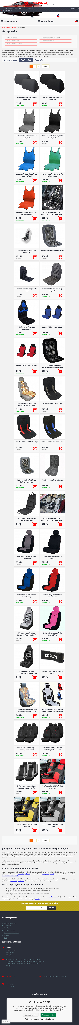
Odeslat (52, 908)
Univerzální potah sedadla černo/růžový (52, 634)
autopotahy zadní (48, 874)
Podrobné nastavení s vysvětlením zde (39, 1019)
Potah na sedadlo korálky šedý (52, 250)
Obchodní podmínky (10, 923)
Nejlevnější (26, 60)
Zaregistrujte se (74, 8)
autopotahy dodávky (17, 881)
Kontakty (6, 928)
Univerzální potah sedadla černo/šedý (26, 557)
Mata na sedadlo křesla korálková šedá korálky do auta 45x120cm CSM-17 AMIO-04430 (26, 634)
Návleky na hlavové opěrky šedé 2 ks (27, 98)
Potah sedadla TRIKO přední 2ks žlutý (27, 825)
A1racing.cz (39, 3)
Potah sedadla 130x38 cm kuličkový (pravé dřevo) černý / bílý (52, 213)
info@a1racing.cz (8, 10)
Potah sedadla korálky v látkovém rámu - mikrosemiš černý (52, 366)
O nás (5, 938)
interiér (37, 899)
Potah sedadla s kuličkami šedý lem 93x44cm (26, 481)
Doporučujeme (10, 60)
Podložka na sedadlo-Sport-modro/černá (27, 328)
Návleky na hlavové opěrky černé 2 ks (52, 98)
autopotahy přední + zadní (10, 876)
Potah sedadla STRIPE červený (26, 442)
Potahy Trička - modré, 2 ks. (52, 327)
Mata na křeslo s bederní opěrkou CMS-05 (27, 519)
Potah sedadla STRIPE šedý (52, 403)
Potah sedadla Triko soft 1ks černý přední (52, 137)
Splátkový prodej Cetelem (11, 933)
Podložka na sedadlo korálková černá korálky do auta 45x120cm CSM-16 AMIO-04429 (26, 672)
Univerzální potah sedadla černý (52, 557)
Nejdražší (39, 60)
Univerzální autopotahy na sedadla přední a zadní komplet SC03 (52, 749)
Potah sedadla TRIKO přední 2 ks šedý (52, 825)
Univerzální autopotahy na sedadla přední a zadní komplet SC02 (26, 749)
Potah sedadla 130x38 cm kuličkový (26, 251)
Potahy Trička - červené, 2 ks (26, 365)
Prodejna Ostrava (9, 930)
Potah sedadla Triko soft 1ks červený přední (26, 213)
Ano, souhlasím (48, 1015)
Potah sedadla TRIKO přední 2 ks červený (52, 787)
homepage (7, 27)
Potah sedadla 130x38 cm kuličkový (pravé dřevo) (26, 404)
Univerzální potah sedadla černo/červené (52, 596)
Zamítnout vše (30, 1015)
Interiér (14, 27)
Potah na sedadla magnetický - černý (26, 290)
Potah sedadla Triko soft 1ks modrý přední (26, 175)
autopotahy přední (24, 874)
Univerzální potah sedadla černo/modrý (26, 596)
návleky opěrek (53, 897)
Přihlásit (32, 17)
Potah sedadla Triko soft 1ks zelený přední (52, 175)
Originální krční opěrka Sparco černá (52, 672)
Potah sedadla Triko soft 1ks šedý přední (26, 137)
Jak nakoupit (7, 925)
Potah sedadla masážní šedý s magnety (52, 290)
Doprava (6, 935)
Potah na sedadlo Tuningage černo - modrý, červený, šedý (52, 710)
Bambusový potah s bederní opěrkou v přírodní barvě (27, 710)
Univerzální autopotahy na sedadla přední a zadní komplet (26, 787)
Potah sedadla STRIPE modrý (52, 442)
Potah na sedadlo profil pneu (52, 480)
